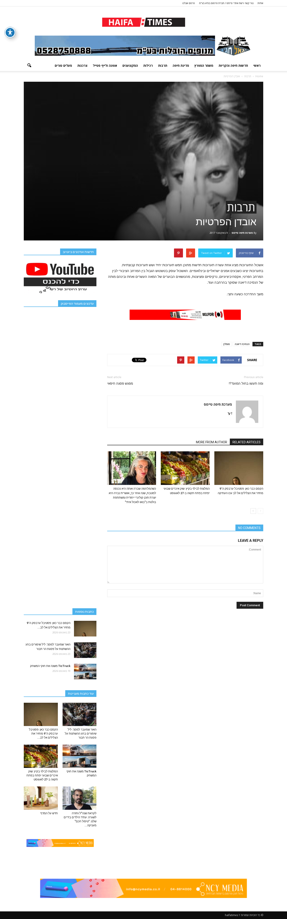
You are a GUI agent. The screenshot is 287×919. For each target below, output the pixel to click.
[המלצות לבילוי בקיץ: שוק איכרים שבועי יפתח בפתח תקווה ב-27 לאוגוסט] (185, 468)
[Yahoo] (228, 414)
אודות (260, 3)
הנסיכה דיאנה (242, 344)
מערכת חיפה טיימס (242, 232)
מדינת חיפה (181, 65)
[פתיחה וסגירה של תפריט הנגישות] (10, 32)
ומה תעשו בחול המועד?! (246, 383)
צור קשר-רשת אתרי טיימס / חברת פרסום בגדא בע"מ (226, 3)
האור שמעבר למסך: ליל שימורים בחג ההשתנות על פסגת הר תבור (80, 733)
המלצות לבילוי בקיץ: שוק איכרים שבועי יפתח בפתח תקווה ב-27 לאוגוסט (42, 775)
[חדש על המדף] (41, 798)
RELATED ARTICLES (247, 442)
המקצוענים (130, 65)
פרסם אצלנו (188, 3)
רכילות (148, 65)
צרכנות (82, 65)
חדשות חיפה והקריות (233, 65)
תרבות (162, 65)
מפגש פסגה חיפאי (120, 383)
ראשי (257, 65)
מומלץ (226, 344)
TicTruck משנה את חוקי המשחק (50, 666)
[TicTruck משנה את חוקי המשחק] (85, 671)
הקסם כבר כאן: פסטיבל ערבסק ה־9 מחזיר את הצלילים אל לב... (43, 733)
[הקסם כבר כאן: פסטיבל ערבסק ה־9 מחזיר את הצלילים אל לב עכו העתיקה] (238, 468)
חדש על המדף (49, 813)
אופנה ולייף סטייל (105, 65)
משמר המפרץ (203, 65)
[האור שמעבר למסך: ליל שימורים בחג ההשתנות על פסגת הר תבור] (85, 650)
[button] (29, 65)
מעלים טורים (63, 65)
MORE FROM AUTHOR (211, 442)
